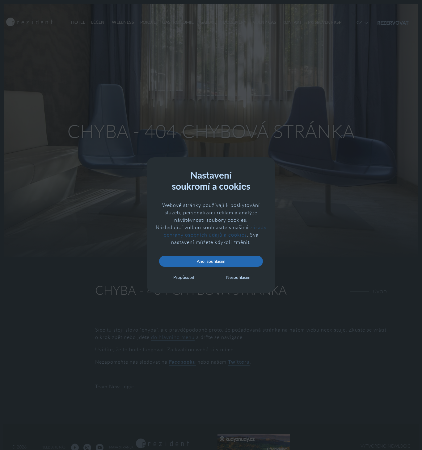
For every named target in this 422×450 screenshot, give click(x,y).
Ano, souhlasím (211, 261)
